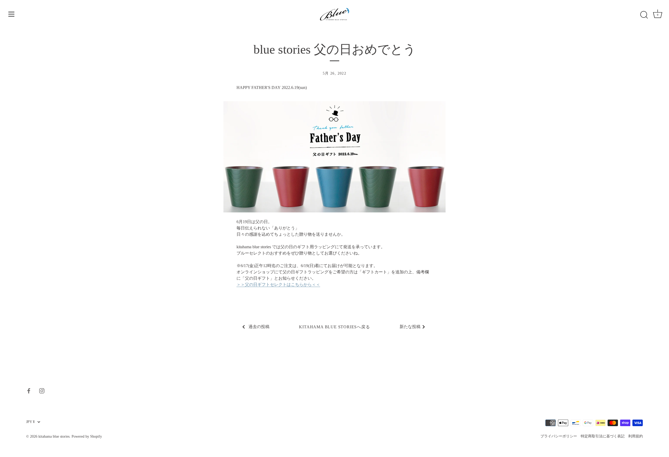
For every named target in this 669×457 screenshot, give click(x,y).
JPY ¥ (30, 422)
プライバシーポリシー (558, 436)
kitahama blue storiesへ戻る (334, 327)
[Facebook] (28, 390)
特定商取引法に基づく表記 (603, 436)
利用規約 (635, 436)
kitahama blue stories (54, 436)
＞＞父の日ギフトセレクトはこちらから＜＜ (278, 284)
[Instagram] (41, 390)
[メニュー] (11, 14)
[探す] (644, 15)
